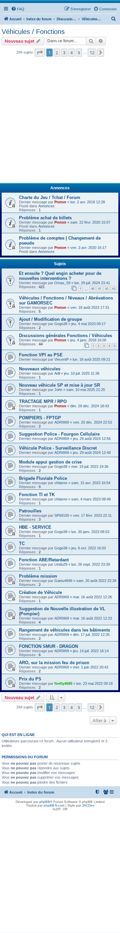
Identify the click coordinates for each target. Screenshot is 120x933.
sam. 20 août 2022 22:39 (96, 581)
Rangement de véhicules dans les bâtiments (64, 630)
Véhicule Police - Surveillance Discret (58, 448)
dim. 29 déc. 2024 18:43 (89, 406)
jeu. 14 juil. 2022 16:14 (91, 651)
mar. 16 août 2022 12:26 (92, 597)
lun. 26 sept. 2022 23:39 (90, 564)
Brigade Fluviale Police (43, 478)
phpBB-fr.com (54, 805)
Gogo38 (60, 324)
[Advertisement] (60, 122)
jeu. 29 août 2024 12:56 (92, 439)
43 (113, 288)
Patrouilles (30, 510)
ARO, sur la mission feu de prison (54, 662)
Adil (57, 373)
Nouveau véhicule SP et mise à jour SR (59, 385)
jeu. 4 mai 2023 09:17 (88, 324)
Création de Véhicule (40, 592)
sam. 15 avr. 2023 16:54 (90, 483)
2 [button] (57, 53)
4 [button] (71, 53)
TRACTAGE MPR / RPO (43, 401)
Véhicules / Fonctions (33, 31)
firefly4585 (63, 683)
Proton (60, 202)
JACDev (88, 805)
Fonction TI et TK (37, 494)
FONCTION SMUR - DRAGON (48, 646)
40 (92, 288)
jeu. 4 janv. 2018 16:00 (88, 340)
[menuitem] (17, 9)
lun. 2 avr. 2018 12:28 (87, 202)
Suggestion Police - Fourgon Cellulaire (59, 434)
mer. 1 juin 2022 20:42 (90, 667)
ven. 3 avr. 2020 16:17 (88, 248)
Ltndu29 (60, 564)
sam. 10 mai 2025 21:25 (85, 390)
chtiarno (60, 483)
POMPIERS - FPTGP (40, 417)
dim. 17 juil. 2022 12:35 (91, 635)
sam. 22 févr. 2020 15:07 (90, 222)
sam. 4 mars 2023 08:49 (91, 499)
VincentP (61, 359)
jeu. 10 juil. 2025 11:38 (81, 373)
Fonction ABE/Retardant (44, 559)
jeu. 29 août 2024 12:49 (92, 453)
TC (22, 543)
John (58, 390)
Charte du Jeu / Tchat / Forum (49, 197)
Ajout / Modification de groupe (50, 319)
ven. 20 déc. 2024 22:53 (92, 422)
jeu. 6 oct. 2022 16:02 (88, 548)
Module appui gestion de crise (50, 462)
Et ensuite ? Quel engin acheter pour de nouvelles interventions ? (60, 276)
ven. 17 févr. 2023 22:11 (92, 515)
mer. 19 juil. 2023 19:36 (89, 466)
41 (99, 288)
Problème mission (38, 576)
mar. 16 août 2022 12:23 (92, 618)
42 (106, 288)
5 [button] (79, 53)
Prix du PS (30, 678)
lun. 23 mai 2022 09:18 (94, 683)
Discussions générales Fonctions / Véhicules (65, 335)
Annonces (46, 206)
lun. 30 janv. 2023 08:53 (90, 532)
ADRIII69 (61, 422)
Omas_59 (62, 283)
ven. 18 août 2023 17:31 (89, 307)
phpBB (44, 802)
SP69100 (61, 515)
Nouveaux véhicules (39, 368)
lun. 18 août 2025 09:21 (91, 359)
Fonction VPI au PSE (41, 354)
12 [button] (92, 53)
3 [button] (64, 53)
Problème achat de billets (45, 217)
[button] (40, 53)
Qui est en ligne (18, 735)
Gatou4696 (63, 581)
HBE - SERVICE (35, 527)
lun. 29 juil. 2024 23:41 (92, 283)
